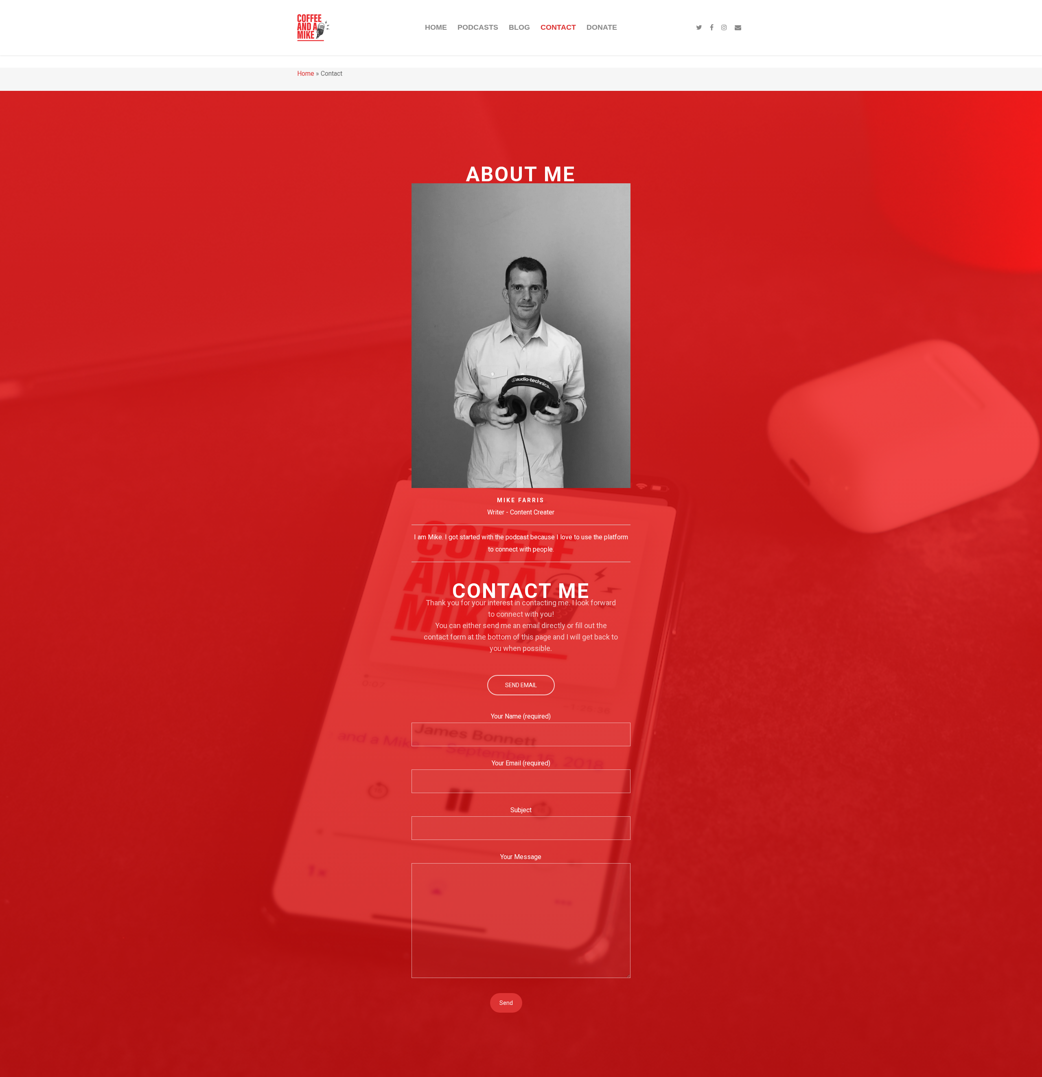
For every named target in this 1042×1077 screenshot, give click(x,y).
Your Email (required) (521, 763)
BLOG (519, 27)
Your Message (520, 857)
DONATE (602, 27)
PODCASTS (478, 27)
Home (305, 73)
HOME (436, 27)
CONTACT (558, 27)
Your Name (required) (521, 716)
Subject (521, 810)
